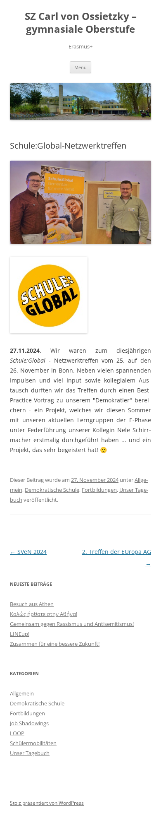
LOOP (17, 733)
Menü (80, 67)
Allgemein (22, 693)
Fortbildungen (99, 489)
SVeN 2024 (28, 552)
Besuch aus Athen (32, 604)
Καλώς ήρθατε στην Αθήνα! (43, 614)
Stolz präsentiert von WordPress (47, 802)
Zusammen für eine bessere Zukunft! (54, 643)
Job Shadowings (29, 723)
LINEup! (19, 634)
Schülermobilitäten (33, 743)
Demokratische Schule (52, 489)
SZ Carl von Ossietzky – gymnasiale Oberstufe (81, 23)
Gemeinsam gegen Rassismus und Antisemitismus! (72, 624)
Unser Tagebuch (30, 753)
